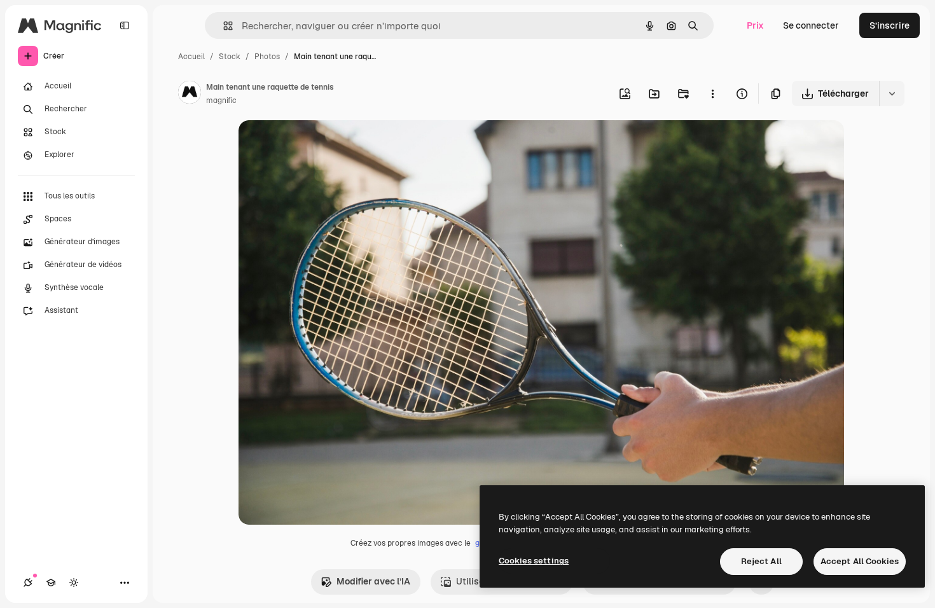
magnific (221, 100)
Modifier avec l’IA (373, 581)
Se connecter (811, 25)
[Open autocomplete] (222, 26)
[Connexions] (28, 582)
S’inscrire (889, 25)
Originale (322, 145)
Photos (267, 57)
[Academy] (51, 582)
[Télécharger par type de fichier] (891, 93)
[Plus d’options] (712, 93)
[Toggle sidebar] (124, 25)
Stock (229, 57)
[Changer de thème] (74, 582)
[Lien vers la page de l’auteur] (189, 94)
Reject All (761, 561)
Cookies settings (534, 560)
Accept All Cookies (860, 561)
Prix (755, 25)
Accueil (191, 57)
